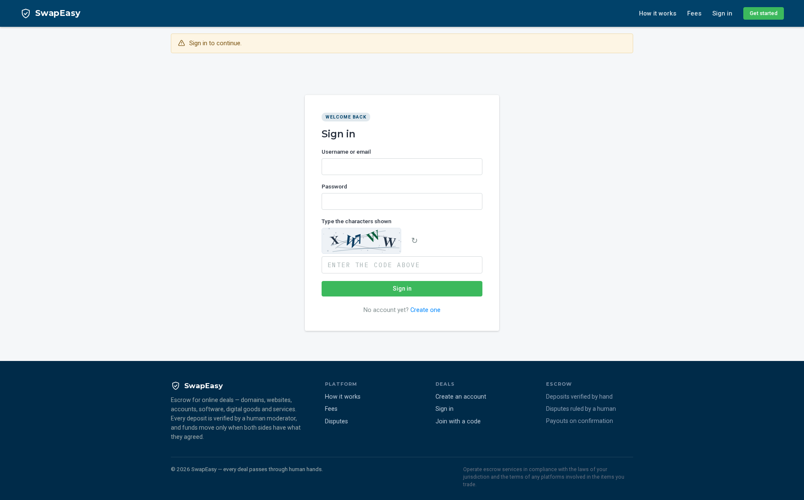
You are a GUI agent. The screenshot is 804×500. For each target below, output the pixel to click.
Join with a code (458, 421)
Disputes (336, 421)
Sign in (722, 13)
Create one (425, 309)
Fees (694, 13)
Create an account (461, 396)
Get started (764, 13)
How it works (657, 13)
